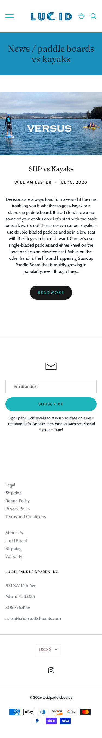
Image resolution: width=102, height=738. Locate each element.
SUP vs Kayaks (51, 169)
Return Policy (17, 500)
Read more (51, 292)
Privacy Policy (17, 508)
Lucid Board (16, 540)
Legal (10, 485)
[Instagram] (51, 671)
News (19, 48)
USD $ (45, 649)
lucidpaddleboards (57, 697)
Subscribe (51, 404)
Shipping (13, 492)
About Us (14, 532)
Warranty (13, 556)
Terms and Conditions (25, 516)
